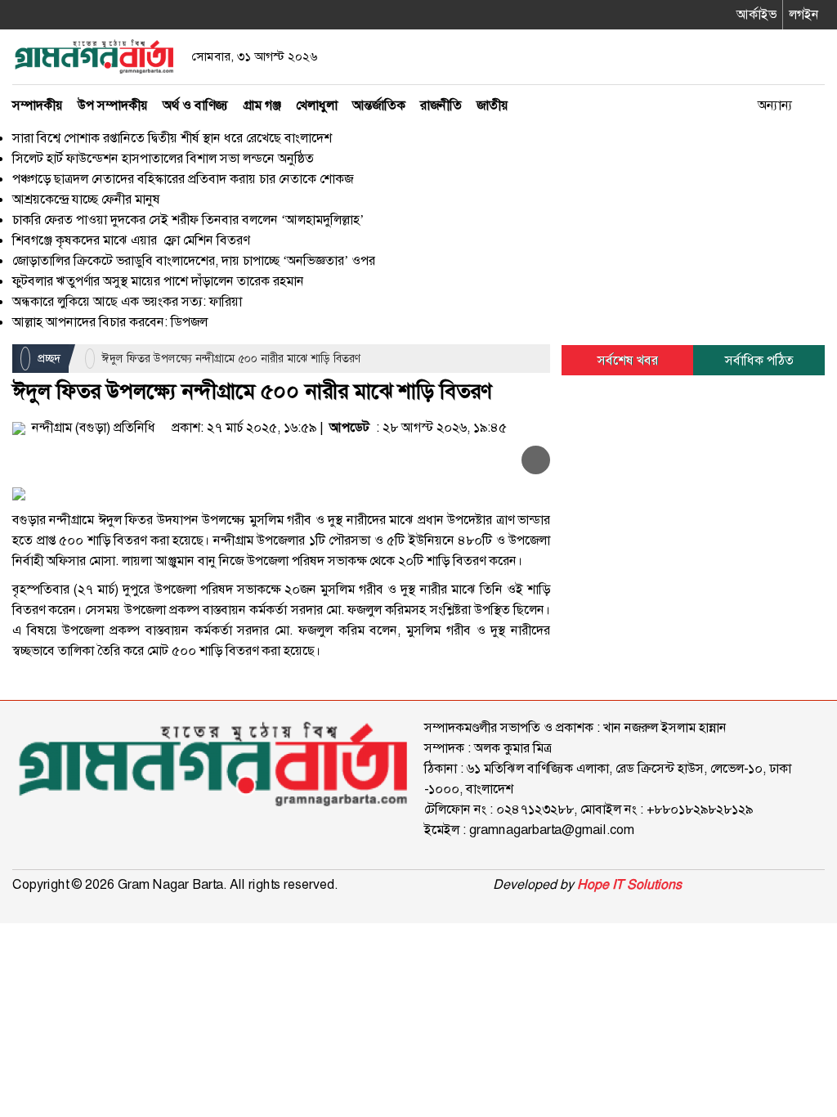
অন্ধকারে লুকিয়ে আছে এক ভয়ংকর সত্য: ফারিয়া (127, 301)
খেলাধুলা (317, 105)
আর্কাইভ (756, 14)
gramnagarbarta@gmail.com (551, 829)
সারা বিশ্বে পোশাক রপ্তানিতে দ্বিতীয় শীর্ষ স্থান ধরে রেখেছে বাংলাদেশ (172, 137)
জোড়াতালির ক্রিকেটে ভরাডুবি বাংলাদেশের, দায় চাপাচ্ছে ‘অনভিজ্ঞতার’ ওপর (193, 260)
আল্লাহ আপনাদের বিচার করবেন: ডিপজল (110, 321)
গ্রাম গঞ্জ (262, 105)
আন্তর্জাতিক (378, 105)
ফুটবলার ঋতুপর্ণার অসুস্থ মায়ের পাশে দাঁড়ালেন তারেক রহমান (158, 280)
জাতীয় (492, 105)
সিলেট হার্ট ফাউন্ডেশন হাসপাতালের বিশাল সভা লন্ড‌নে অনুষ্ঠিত (163, 158)
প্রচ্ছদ (47, 358)
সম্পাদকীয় (37, 105)
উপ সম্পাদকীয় (113, 105)
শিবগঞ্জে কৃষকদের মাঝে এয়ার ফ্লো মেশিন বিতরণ (132, 240)
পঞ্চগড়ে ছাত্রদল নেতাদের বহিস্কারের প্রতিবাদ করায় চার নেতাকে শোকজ (182, 178)
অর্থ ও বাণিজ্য (195, 105)
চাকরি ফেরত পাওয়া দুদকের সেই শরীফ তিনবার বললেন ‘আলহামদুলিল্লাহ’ (188, 219)
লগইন (804, 14)
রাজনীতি (441, 105)
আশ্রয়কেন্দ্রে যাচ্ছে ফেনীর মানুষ (86, 199)
